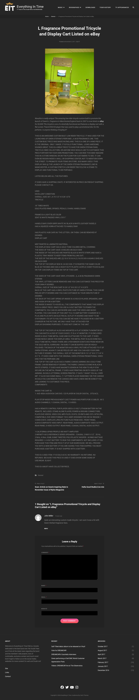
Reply (46, 528)
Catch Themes (84, 695)
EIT (79, 41)
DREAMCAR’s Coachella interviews (63, 654)
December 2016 (103, 670)
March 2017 (102, 658)
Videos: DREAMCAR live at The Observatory (67, 666)
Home (47, 16)
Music (60, 7)
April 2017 (101, 654)
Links (7, 672)
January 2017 (103, 666)
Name (43, 585)
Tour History (105, 7)
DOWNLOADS (90, 7)
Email (44, 597)
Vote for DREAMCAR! (58, 650)
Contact (8, 676)
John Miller (48, 516)
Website (44, 608)
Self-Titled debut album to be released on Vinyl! (68, 646)
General (53, 16)
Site (6, 668)
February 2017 (103, 662)
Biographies (74, 7)
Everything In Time (30, 7)
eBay (102, 121)
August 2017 (102, 650)
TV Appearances (122, 7)
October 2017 (102, 646)
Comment (45, 552)
